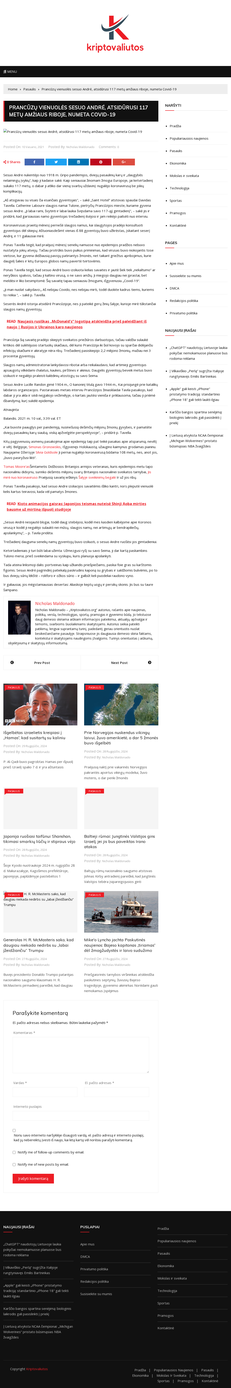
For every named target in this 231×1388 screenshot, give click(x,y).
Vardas (20, 1082)
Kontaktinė (178, 225)
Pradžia (175, 126)
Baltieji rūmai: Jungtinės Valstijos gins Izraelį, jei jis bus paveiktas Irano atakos (119, 841)
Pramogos (178, 213)
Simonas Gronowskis (45, 447)
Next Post (119, 662)
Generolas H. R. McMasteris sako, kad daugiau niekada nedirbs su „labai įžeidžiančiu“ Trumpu (38, 945)
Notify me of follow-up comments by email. (51, 1152)
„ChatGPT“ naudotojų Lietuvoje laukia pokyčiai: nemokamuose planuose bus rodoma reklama (199, 353)
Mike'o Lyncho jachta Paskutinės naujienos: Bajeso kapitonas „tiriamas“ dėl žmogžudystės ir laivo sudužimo (119, 945)
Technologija (179, 188)
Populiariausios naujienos (189, 138)
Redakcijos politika (184, 300)
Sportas (176, 200)
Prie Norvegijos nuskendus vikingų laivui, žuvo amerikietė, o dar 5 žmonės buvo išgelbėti (121, 738)
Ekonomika (178, 163)
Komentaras (24, 1032)
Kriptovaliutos (37, 1369)
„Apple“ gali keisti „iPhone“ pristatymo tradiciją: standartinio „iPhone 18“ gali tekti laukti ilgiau (195, 394)
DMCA (174, 288)
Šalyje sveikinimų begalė (97, 477)
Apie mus (177, 263)
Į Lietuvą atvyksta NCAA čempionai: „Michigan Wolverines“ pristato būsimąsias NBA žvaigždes (197, 440)
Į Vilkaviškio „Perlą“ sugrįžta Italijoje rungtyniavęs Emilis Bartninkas (197, 374)
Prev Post (42, 662)
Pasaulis (14, 687)
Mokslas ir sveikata (184, 175)
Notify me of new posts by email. (43, 1164)
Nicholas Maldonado (80, 147)
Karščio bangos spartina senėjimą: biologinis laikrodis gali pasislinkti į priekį (196, 417)
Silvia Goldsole (47, 452)
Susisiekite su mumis (185, 275)
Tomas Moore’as (16, 466)
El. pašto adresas (99, 1082)
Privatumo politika (183, 313)
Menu (11, 71)
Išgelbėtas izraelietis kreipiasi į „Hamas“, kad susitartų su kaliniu (34, 735)
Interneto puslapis (27, 1106)
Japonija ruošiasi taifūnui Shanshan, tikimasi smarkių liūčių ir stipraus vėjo (39, 839)
